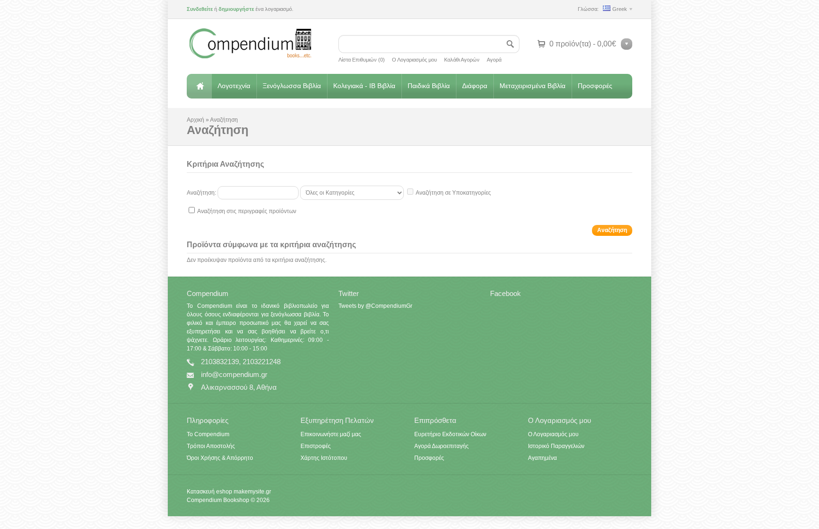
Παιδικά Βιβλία (429, 86)
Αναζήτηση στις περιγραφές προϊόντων (246, 211)
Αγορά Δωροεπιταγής (441, 446)
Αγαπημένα (542, 458)
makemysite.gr (252, 491)
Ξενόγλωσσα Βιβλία (292, 86)
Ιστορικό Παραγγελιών (556, 446)
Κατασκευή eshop (209, 491)
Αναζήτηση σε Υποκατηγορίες (453, 192)
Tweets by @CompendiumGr (375, 306)
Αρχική (199, 86)
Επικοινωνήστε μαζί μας (330, 434)
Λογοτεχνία (234, 86)
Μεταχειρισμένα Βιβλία (532, 86)
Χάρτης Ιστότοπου (323, 458)
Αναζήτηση (224, 120)
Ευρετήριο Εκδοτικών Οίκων (450, 434)
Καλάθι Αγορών (462, 60)
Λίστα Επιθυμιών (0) (361, 60)
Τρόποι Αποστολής (211, 446)
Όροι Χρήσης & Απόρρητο (220, 458)
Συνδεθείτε (200, 9)
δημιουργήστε (236, 9)
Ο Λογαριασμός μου (414, 60)
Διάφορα (474, 86)
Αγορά (494, 60)
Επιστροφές (315, 446)
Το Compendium (208, 434)
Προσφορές (595, 86)
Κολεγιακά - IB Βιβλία (364, 86)
